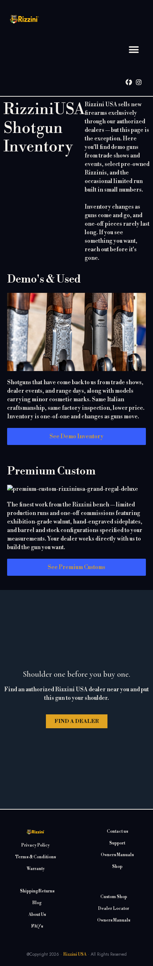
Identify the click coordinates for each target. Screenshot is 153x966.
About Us (37, 914)
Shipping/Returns (37, 891)
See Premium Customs (76, 567)
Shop (117, 866)
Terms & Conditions (35, 857)
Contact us (117, 831)
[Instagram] (139, 82)
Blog (37, 903)
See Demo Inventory (76, 436)
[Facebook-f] (129, 82)
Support (117, 843)
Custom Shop (113, 897)
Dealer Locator (113, 908)
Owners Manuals (117, 855)
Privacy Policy (35, 845)
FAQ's (37, 926)
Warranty (36, 868)
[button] (134, 50)
